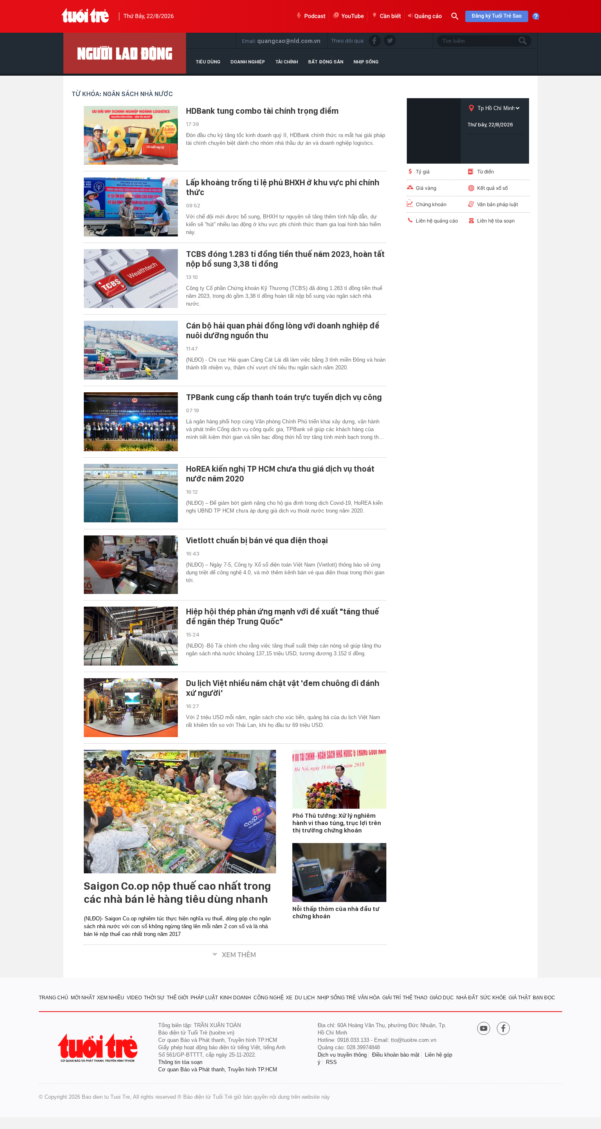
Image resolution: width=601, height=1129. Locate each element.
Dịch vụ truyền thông (342, 1055)
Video (134, 998)
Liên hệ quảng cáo (437, 221)
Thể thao (415, 998)
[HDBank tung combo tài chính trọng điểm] (131, 135)
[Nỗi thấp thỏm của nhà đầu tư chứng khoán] (339, 872)
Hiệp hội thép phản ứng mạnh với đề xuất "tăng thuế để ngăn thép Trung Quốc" (282, 616)
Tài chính (286, 62)
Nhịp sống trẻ (336, 998)
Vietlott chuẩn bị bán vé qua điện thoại (257, 540)
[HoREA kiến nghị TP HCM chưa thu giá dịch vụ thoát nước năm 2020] (131, 493)
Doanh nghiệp (248, 62)
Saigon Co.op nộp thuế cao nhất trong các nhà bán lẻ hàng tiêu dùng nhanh (177, 892)
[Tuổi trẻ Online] (98, 1047)
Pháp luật (204, 998)
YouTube (352, 16)
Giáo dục (442, 998)
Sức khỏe (493, 998)
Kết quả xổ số (492, 188)
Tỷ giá (423, 172)
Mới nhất (83, 998)
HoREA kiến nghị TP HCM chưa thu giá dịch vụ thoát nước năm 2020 (280, 474)
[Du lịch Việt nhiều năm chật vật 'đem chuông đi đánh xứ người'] (131, 707)
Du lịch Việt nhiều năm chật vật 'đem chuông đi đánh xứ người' (282, 688)
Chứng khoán (431, 204)
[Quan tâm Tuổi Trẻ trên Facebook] (503, 1029)
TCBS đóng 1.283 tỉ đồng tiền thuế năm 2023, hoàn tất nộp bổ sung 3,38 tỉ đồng (285, 259)
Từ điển (485, 172)
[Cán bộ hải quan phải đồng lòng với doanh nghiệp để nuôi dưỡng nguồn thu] (131, 350)
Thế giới (177, 998)
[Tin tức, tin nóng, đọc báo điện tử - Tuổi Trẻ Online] (85, 16)
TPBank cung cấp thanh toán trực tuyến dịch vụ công (284, 397)
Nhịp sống (366, 62)
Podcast (314, 16)
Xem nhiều (110, 998)
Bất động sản (325, 62)
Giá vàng (426, 188)
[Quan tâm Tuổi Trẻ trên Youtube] (483, 1029)
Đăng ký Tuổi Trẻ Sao (497, 16)
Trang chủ (53, 998)
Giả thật (520, 998)
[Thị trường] (124, 53)
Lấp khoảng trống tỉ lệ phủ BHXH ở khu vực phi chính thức (282, 187)
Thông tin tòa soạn (180, 1062)
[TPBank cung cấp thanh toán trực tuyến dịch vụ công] (131, 421)
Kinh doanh (235, 998)
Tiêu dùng (207, 62)
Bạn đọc (544, 998)
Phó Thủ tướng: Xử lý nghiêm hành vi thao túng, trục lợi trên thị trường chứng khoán (336, 823)
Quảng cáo (428, 16)
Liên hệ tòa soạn (496, 221)
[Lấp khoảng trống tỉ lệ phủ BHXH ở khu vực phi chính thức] (131, 207)
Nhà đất (467, 998)
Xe (289, 998)
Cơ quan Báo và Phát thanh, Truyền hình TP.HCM (217, 1069)
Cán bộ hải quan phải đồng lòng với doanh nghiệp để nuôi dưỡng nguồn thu (282, 330)
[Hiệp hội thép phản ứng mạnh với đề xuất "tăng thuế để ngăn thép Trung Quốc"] (131, 636)
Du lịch (305, 998)
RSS (331, 1062)
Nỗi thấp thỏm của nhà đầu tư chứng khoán (335, 912)
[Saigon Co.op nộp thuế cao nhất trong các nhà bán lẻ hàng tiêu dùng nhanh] (180, 811)
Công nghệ (268, 998)
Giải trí (391, 998)
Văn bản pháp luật (497, 204)
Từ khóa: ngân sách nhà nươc (122, 94)
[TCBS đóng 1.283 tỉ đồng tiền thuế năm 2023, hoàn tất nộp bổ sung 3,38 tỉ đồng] (131, 278)
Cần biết (390, 16)
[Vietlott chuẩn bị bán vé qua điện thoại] (131, 564)
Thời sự (154, 998)
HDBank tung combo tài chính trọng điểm (262, 111)
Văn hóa (369, 998)
